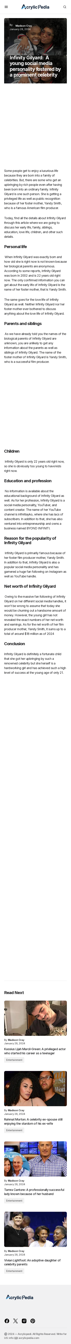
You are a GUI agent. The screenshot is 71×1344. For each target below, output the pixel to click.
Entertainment (14, 1059)
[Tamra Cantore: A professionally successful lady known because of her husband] (35, 1159)
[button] (6, 7)
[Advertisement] (35, 127)
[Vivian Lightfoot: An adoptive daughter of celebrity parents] (35, 1229)
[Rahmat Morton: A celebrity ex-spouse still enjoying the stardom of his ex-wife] (35, 1088)
